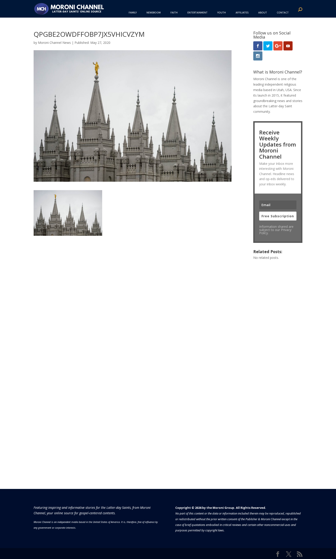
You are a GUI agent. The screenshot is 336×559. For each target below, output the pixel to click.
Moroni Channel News (54, 42)
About (262, 12)
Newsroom (154, 12)
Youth (221, 12)
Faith (174, 12)
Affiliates (242, 12)
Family (133, 12)
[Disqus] (133, 293)
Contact (283, 12)
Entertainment (197, 12)
